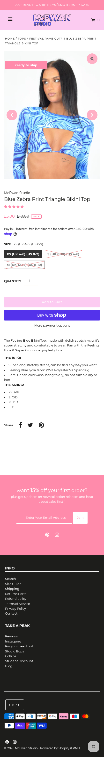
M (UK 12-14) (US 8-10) (24, 265)
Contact (11, 613)
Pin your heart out (19, 646)
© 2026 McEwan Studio (21, 748)
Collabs (10, 656)
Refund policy (15, 599)
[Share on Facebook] (20, 425)
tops (22, 38)
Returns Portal (16, 594)
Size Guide (13, 584)
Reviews (11, 636)
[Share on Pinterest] (41, 425)
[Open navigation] (10, 20)
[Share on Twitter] (30, 425)
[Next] (92, 115)
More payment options (52, 325)
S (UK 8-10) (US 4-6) (63, 254)
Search (10, 579)
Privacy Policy (15, 608)
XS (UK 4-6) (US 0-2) (23, 254)
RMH (76, 748)
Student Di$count (19, 661)
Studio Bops (14, 651)
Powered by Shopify (54, 748)
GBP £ (14, 705)
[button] (14, 206)
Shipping (12, 589)
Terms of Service (17, 604)
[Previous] (12, 115)
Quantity (12, 281)
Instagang (13, 641)
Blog (8, 666)
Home (10, 38)
